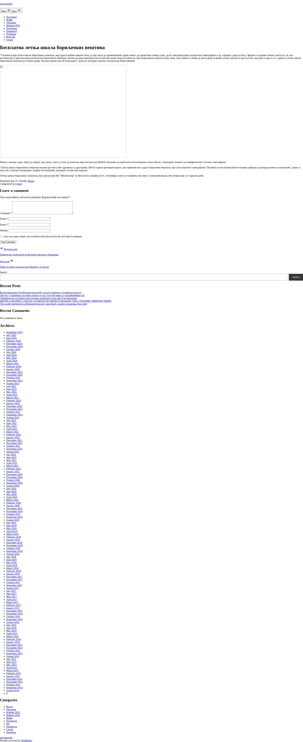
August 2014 (12, 690)
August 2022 (12, 417)
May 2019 (11, 528)
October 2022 (13, 412)
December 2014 (14, 679)
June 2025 (11, 338)
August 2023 (12, 383)
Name (4, 218)
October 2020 (13, 480)
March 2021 (12, 466)
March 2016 (12, 636)
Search (3, 272)
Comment (6, 213)
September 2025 (14, 332)
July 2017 (11, 591)
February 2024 (13, 366)
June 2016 (11, 628)
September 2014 (14, 687)
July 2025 (11, 335)
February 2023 (13, 400)
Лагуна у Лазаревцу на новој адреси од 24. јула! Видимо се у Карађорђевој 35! (42, 295)
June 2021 (11, 457)
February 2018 (13, 571)
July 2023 (11, 386)
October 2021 (13, 446)
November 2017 (14, 579)
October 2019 (13, 514)
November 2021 (14, 443)
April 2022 (11, 429)
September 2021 (14, 449)
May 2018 (11, 562)
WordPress (26, 740)
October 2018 (13, 548)
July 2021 (11, 454)
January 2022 (13, 437)
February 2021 (13, 468)
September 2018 (14, 551)
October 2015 (13, 650)
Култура (10, 37)
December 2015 (14, 645)
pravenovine (6, 4)
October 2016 (13, 616)
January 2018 (13, 574)
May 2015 (11, 665)
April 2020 (11, 497)
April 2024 (11, 360)
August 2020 (12, 485)
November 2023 (14, 375)
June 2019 (11, 525)
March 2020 (12, 500)
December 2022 (14, 406)
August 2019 (12, 520)
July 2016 (11, 625)
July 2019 (11, 522)
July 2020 (11, 488)
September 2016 (14, 619)
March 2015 (12, 670)
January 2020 (13, 505)
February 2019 (13, 537)
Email (4, 224)
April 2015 (11, 667)
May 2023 (11, 392)
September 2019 (14, 517)
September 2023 (14, 380)
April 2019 (11, 531)
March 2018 (12, 568)
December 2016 (14, 611)
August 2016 (12, 622)
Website (4, 230)
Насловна (11, 17)
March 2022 (12, 431)
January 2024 (13, 369)
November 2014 (14, 682)
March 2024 (12, 363)
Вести (9, 706)
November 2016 (14, 613)
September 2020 (14, 483)
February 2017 (13, 605)
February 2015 (13, 673)
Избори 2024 (13, 715)
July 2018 (11, 557)
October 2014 (13, 684)
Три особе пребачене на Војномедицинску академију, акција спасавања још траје (43, 304)
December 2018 (14, 542)
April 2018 (11, 565)
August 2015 (12, 656)
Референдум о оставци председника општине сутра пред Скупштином (38, 298)
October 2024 (13, 349)
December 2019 (14, 508)
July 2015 (11, 659)
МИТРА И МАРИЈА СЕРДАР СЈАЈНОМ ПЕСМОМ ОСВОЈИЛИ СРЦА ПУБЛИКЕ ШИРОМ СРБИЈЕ (55, 301)
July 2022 (11, 420)
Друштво (11, 22)
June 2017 (11, 593)
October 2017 (13, 582)
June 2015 (11, 662)
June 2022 (11, 423)
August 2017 (12, 588)
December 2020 (14, 474)
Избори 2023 (13, 25)
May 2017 (11, 596)
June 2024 (11, 355)
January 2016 (13, 642)
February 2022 (13, 434)
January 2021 (13, 471)
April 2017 (11, 599)
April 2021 (11, 463)
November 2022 (14, 409)
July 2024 (11, 352)
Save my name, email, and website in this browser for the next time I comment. (43, 236)
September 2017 (14, 585)
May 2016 (11, 630)
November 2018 (14, 545)
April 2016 (11, 633)
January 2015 (13, 676)
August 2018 (12, 554)
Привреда (11, 31)
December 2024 (14, 343)
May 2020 (11, 494)
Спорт (9, 39)
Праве (31, 181)
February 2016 (13, 639)
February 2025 (13, 340)
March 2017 (12, 602)
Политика (11, 28)
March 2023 (12, 397)
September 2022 (14, 414)
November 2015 (14, 647)
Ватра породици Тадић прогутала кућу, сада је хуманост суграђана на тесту (40, 292)
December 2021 (14, 440)
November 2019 (14, 511)
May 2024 (11, 358)
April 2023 (11, 395)
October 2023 (13, 377)
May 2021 (11, 460)
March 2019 (12, 534)
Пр (7, 723)
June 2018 (11, 559)
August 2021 (12, 451)
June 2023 (11, 389)
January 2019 (13, 539)
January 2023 (13, 403)
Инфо (9, 19)
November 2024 (14, 346)
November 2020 (14, 477)
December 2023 (14, 372)
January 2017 (13, 608)
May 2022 (11, 426)
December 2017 (14, 576)
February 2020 (13, 503)
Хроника (11, 34)
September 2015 (14, 653)
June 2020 (11, 491)
